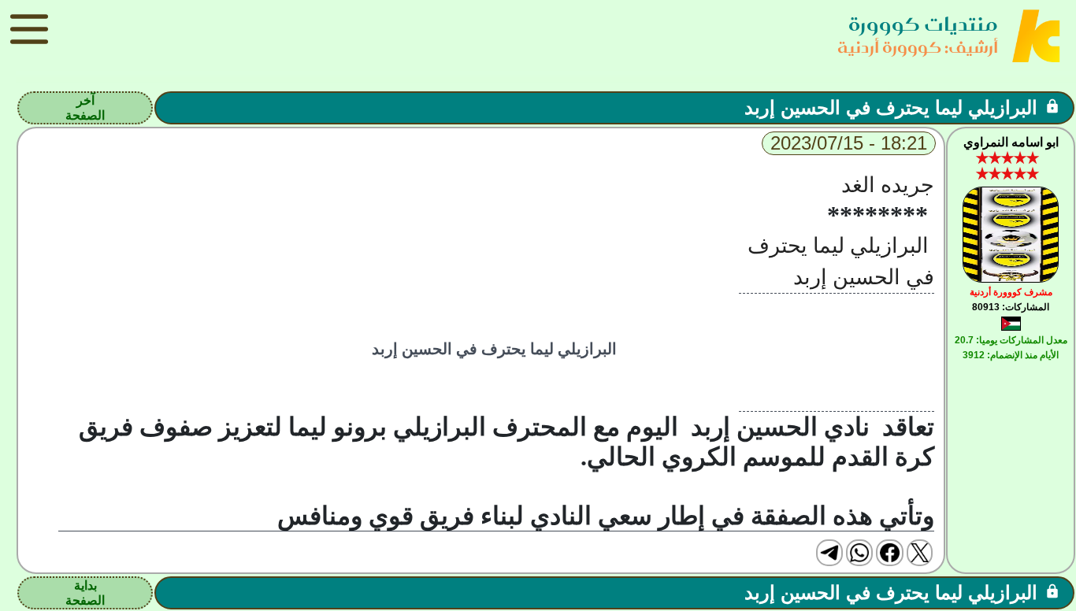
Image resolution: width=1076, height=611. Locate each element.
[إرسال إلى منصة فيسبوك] (889, 552)
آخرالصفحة (85, 108)
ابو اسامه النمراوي (1011, 142)
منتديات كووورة (923, 24)
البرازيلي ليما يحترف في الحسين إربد (890, 107)
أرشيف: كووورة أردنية (917, 46)
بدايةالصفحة (85, 593)
